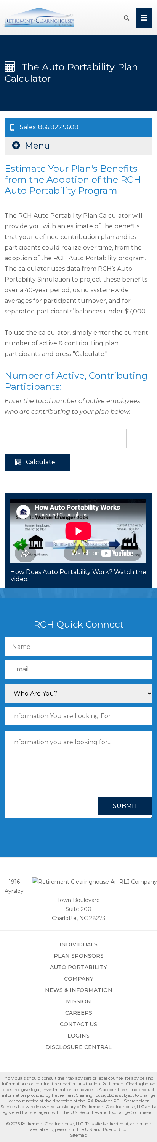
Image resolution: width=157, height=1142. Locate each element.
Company (78, 978)
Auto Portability (78, 967)
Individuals (78, 944)
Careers (78, 1012)
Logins (78, 1035)
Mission (78, 1001)
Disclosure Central (78, 1047)
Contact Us (78, 1024)
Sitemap (78, 1135)
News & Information (78, 990)
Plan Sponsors (79, 955)
